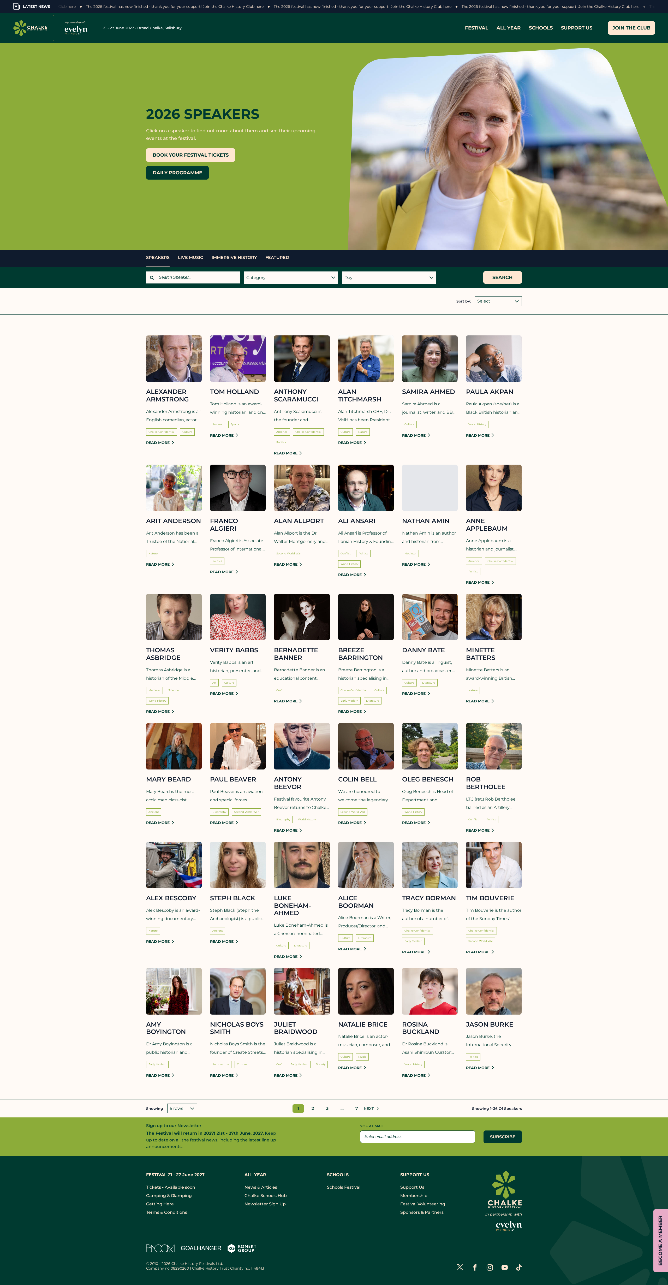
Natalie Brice (362, 1024)
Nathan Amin (425, 521)
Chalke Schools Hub (265, 1195)
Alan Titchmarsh (359, 395)
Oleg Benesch (427, 779)
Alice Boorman (356, 902)
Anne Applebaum (487, 524)
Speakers (158, 257)
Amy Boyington (166, 1028)
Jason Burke (489, 1024)
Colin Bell (357, 779)
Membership (413, 1195)
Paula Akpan (489, 391)
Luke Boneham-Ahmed (292, 906)
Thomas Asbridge (163, 654)
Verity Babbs (234, 650)
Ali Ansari (356, 521)
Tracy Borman (429, 898)
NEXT (370, 1108)
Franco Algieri (224, 524)
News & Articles (260, 1187)
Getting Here (160, 1203)
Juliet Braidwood (296, 1028)
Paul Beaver (233, 779)
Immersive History (234, 257)
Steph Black (232, 898)
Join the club (631, 28)
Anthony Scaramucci (296, 395)
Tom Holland (234, 391)
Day (348, 277)
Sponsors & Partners (422, 1212)
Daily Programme (177, 173)
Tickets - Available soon (170, 1187)
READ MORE (158, 442)
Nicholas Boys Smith (237, 1028)
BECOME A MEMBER (660, 1241)
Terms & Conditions (166, 1212)
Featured (277, 257)
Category (256, 277)
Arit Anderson (173, 521)
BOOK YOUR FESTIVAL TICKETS (191, 155)
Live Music (190, 257)
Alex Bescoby (171, 898)
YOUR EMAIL (372, 1126)
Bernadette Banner (296, 654)
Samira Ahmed (428, 391)
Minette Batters (480, 654)
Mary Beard (168, 779)
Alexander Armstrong (167, 395)
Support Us (412, 1187)
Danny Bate (423, 650)
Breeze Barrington (360, 654)
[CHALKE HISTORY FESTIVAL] (52, 28)
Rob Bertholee (485, 783)
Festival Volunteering (422, 1203)
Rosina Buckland (420, 1028)
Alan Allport (299, 521)
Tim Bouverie (490, 898)
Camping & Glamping (169, 1195)
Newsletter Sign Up (265, 1203)
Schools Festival (343, 1187)
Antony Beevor (288, 783)
